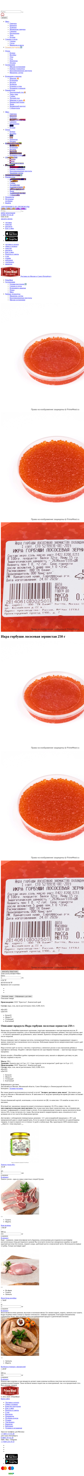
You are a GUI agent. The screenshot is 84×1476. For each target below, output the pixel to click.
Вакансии (9, 1424)
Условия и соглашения (13, 1428)
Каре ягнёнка (6, 1225)
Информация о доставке (23, 996)
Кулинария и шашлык (18, 288)
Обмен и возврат (11, 1404)
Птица (12, 290)
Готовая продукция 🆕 (18, 284)
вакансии (8, 264)
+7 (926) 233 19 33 (7, 1442)
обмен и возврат (11, 246)
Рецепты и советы (12, 254)
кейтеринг (9, 260)
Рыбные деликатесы (12, 294)
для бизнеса (9, 262)
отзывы (8, 258)
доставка (8, 222)
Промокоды (9, 1416)
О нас (7, 1412)
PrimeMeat (9, 280)
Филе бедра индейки (8, 1298)
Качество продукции (13, 1406)
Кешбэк (20, 209)
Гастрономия (10, 282)
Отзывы (8, 1420)
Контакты (9, 1414)
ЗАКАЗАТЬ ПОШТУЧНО (10, 971)
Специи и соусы (16, 286)
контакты (8, 226)
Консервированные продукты (21, 298)
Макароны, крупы (16, 296)
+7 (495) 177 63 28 (7, 1434)
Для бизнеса (9, 1422)
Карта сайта (5, 1399)
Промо (8, 209)
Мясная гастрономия (17, 300)
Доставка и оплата (12, 1402)
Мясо (12, 292)
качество (8, 224)
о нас (7, 256)
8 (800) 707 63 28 (7, 215)
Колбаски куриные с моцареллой (13, 1367)
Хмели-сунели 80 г (8, 1165)
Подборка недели (11, 1418)
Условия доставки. (16, 1088)
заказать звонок (6, 219)
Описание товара (7, 996)
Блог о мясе (9, 228)
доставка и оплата (12, 244)
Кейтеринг (9, 1426)
